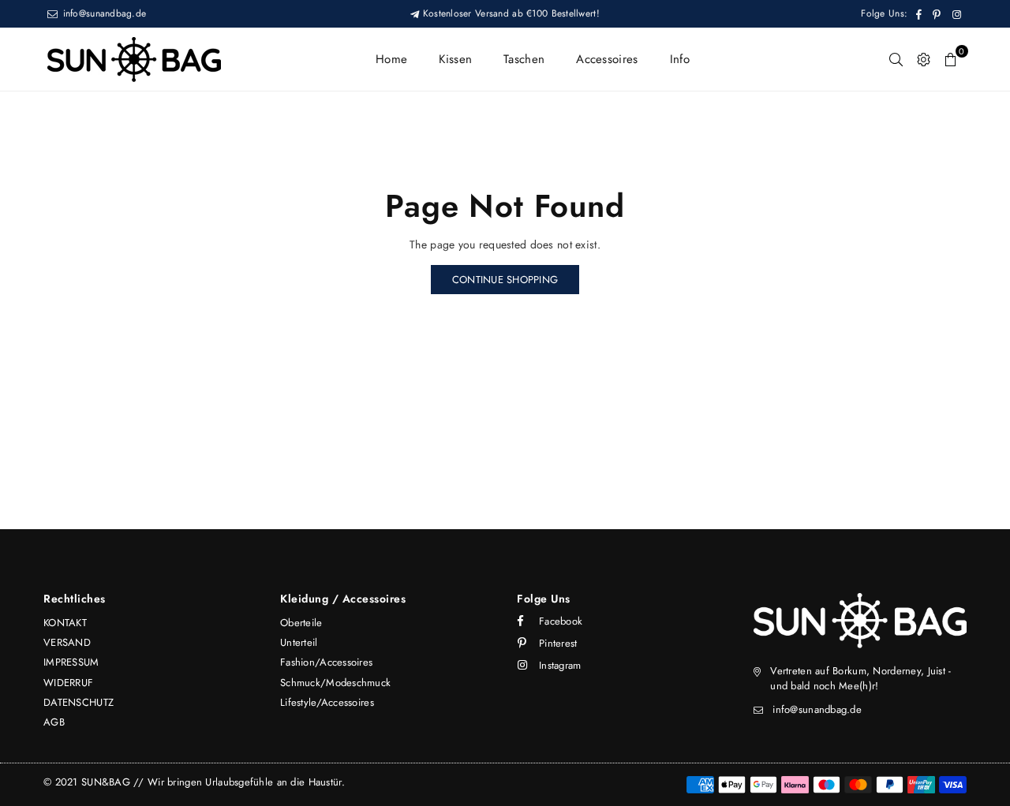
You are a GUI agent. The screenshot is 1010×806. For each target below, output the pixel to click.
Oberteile (301, 622)
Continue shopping (505, 279)
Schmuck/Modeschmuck (335, 682)
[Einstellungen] (923, 59)
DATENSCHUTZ (78, 702)
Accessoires (607, 59)
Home (391, 59)
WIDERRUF (68, 682)
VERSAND (67, 642)
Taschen (523, 59)
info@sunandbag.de (102, 13)
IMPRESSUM (71, 662)
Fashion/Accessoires (326, 662)
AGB (54, 722)
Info (680, 59)
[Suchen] (896, 59)
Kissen (455, 59)
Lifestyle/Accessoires (327, 702)
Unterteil (299, 642)
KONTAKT (65, 622)
